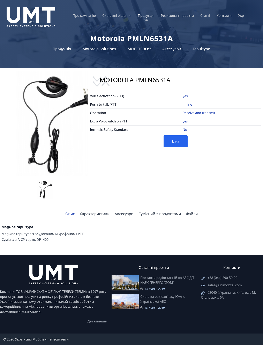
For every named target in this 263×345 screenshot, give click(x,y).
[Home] (31, 17)
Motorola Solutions (99, 48)
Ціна (175, 141)
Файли (192, 213)
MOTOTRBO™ (139, 48)
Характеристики (95, 213)
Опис (70, 213)
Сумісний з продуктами (159, 213)
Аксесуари (171, 48)
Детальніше (97, 321)
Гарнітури (201, 48)
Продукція (62, 48)
